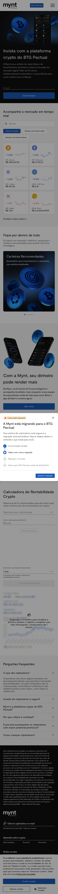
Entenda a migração (45, 476)
